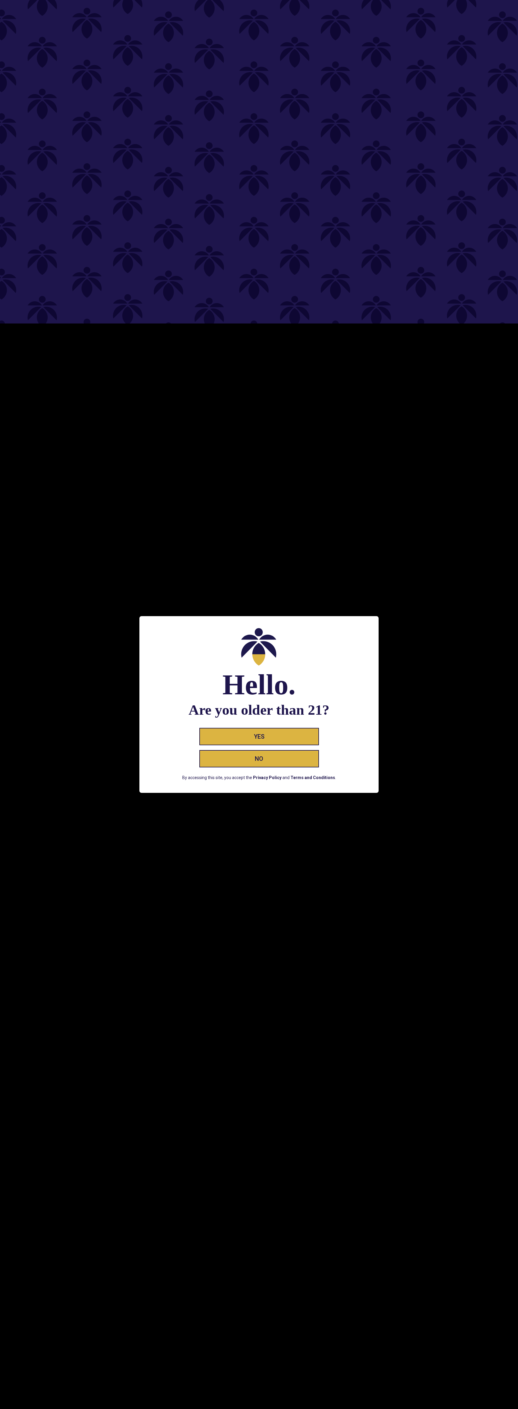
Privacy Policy (267, 777)
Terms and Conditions (312, 777)
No (259, 758)
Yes (259, 736)
